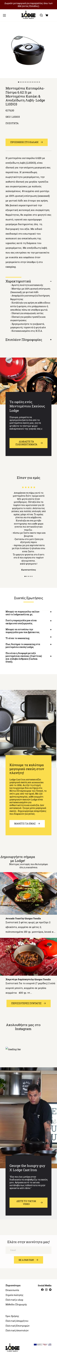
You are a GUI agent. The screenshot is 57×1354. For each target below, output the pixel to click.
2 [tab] (27, 576)
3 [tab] (28, 576)
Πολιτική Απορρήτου (17, 1321)
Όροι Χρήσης (12, 1316)
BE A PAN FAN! (26, 1259)
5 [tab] (32, 576)
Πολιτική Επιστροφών (17, 1325)
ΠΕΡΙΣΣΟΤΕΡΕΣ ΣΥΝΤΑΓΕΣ (26, 1003)
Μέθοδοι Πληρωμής (16, 1304)
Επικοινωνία (12, 1290)
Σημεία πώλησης (14, 1295)
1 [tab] (25, 576)
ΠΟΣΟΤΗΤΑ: (12, 123)
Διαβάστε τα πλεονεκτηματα (26, 443)
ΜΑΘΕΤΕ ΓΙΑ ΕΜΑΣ (25, 823)
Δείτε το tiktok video (26, 1202)
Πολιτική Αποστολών (17, 1330)
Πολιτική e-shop (14, 1299)
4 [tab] (30, 576)
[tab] (18, 82)
